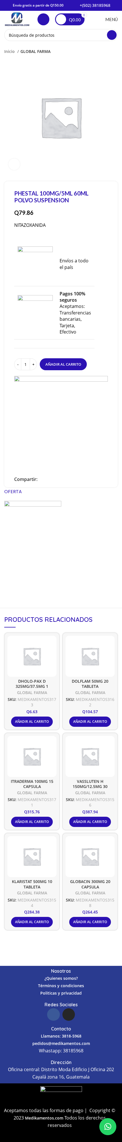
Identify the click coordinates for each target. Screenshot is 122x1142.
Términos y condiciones (61, 985)
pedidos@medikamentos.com (61, 1043)
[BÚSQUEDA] (112, 35)
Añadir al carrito (63, 364)
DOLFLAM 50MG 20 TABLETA (90, 683)
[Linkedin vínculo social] (55, 479)
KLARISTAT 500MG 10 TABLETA (32, 884)
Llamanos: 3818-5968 (61, 1036)
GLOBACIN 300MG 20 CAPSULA (90, 884)
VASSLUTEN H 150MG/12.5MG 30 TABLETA (90, 787)
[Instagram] (68, 1014)
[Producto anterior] (103, 51)
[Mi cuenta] (43, 19)
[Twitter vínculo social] (48, 479)
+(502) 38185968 (95, 5)
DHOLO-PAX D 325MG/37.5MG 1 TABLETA (32, 686)
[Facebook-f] (53, 1014)
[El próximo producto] (115, 51)
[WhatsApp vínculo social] (61, 479)
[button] (107, 1126)
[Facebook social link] (42, 479)
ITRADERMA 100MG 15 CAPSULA (32, 784)
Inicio (10, 51)
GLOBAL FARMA (35, 51)
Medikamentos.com (44, 1118)
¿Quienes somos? (61, 978)
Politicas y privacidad (61, 993)
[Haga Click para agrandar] (14, 164)
